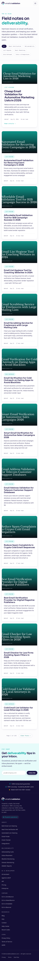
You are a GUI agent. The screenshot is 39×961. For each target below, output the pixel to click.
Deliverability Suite (8, 852)
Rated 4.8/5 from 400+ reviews (20, 790)
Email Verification (15, 46)
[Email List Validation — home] (11, 3)
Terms (9, 957)
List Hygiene (7, 50)
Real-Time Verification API (10, 829)
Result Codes (6, 930)
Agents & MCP (6, 878)
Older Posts (25, 735)
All (4, 46)
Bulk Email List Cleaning (9, 826)
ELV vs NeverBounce (8, 900)
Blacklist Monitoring (8, 859)
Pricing (4, 885)
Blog (3, 916)
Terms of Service (7, 942)
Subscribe (32, 773)
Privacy (4, 957)
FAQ (3, 919)
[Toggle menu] (35, 3)
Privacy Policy (6, 938)
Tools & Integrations (22, 54)
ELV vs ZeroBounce (8, 897)
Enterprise (5, 888)
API (3, 881)
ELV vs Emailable (7, 904)
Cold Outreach (7, 54)
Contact (4, 923)
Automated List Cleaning (9, 833)
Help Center (5, 926)
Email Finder (6, 836)
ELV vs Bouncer (6, 907)
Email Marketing (20, 50)
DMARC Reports (7, 866)
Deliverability (29, 46)
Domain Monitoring (8, 862)
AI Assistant (5, 874)
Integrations (6, 843)
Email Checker (6, 840)
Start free (16, 957)
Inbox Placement (7, 855)
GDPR (3, 945)
